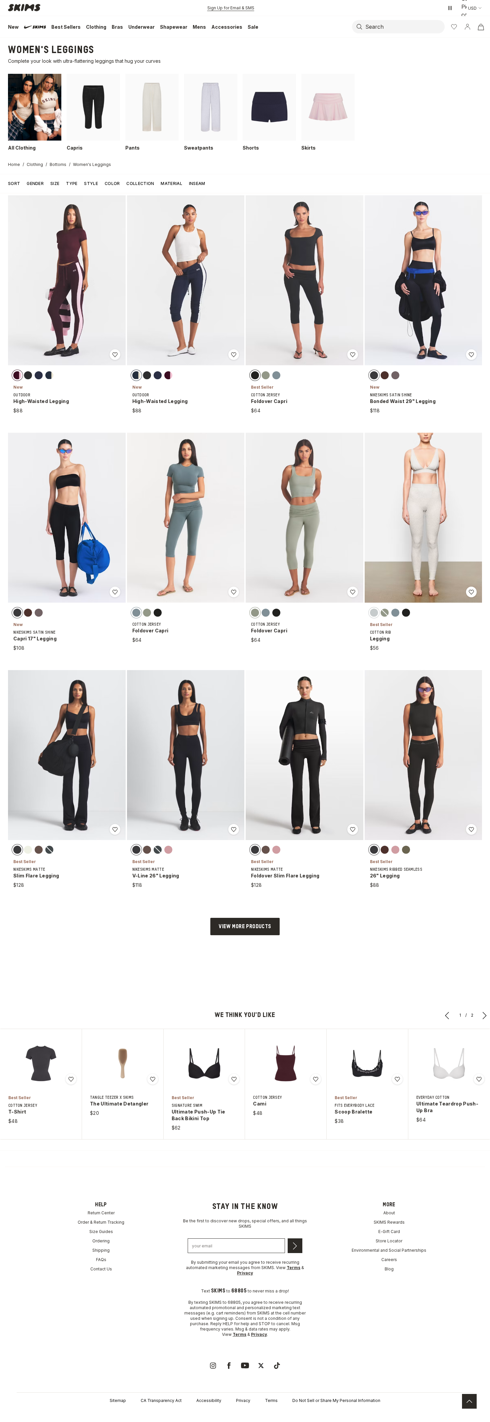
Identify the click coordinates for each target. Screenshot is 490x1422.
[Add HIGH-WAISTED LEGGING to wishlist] (115, 354)
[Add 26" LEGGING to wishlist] (471, 829)
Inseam (197, 183)
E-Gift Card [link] (389, 1231)
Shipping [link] (101, 1250)
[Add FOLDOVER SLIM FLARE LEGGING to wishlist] (352, 829)
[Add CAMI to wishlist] (315, 1079)
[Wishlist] (454, 27)
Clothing (35, 164)
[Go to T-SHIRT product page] (41, 1063)
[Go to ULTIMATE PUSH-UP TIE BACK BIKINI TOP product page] (204, 1063)
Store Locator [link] (389, 1240)
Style (91, 183)
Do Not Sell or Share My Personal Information (336, 1400)
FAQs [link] (101, 1259)
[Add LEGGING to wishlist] (471, 592)
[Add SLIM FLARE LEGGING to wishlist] (115, 829)
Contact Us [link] (101, 1268)
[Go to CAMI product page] (285, 1063)
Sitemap (118, 1400)
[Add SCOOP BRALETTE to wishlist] (397, 1079)
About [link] (389, 1212)
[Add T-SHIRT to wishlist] (71, 1079)
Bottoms (58, 164)
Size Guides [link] (101, 1231)
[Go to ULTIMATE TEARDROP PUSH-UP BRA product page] (449, 1063)
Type (71, 183)
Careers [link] (389, 1259)
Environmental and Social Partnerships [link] (389, 1250)
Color (112, 183)
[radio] (17, 375)
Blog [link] (389, 1268)
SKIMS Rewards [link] (389, 1222)
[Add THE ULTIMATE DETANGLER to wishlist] (152, 1079)
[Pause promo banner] (450, 8)
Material (171, 183)
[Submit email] (295, 1245)
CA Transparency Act (161, 1400)
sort (14, 183)
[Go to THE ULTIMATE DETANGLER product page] (122, 1063)
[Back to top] (469, 1401)
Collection (140, 183)
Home (14, 164)
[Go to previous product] (447, 1015)
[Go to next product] (484, 1015)
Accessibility (208, 1400)
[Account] (467, 27)
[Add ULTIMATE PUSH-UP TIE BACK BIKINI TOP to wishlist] (234, 1079)
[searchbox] (404, 27)
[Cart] (481, 27)
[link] (213, 1366)
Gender (35, 183)
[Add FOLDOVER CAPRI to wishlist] (352, 354)
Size (54, 183)
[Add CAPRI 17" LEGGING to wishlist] (115, 592)
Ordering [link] (101, 1240)
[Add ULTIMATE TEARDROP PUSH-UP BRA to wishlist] (479, 1079)
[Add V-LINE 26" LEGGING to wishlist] (233, 829)
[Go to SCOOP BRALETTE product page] (367, 1063)
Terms (271, 1400)
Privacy (243, 1400)
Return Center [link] (101, 1212)
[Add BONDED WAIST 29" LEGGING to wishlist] (471, 354)
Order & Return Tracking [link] (101, 1222)
